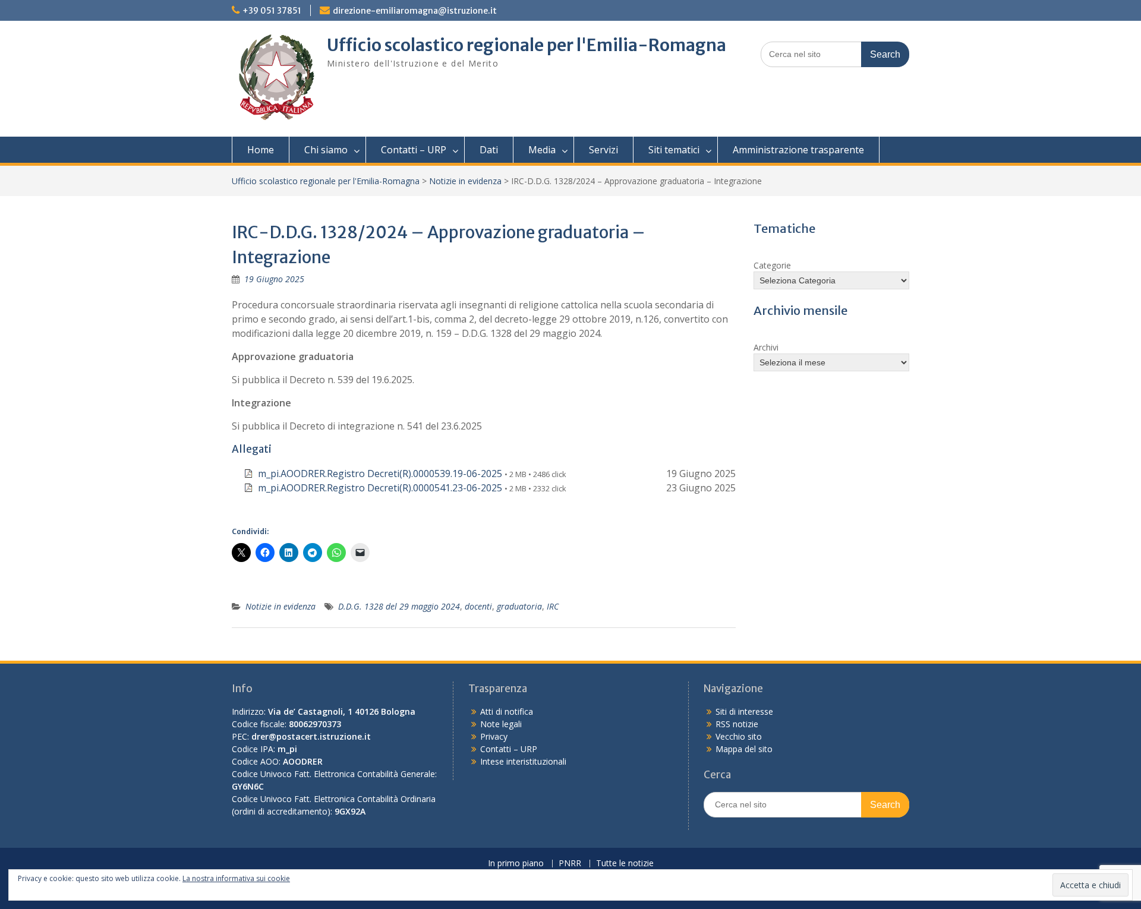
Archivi (766, 347)
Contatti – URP (413, 149)
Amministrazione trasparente (798, 149)
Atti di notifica (506, 711)
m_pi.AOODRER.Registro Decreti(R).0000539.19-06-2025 (380, 473)
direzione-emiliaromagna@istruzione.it (415, 10)
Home (260, 149)
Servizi (603, 149)
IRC (553, 606)
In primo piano (516, 863)
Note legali (501, 724)
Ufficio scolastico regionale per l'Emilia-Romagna (526, 45)
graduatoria (519, 606)
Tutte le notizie (625, 863)
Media (542, 149)
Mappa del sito (744, 749)
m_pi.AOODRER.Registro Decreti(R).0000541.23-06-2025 (380, 487)
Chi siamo (326, 149)
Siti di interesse (744, 711)
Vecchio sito (739, 736)
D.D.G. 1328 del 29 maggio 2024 (399, 606)
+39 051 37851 (271, 10)
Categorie (772, 265)
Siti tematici (673, 149)
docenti (478, 606)
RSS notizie (737, 724)
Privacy (494, 736)
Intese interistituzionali (523, 761)
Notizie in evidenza (465, 181)
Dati (489, 149)
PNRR (570, 863)
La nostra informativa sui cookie (236, 878)
